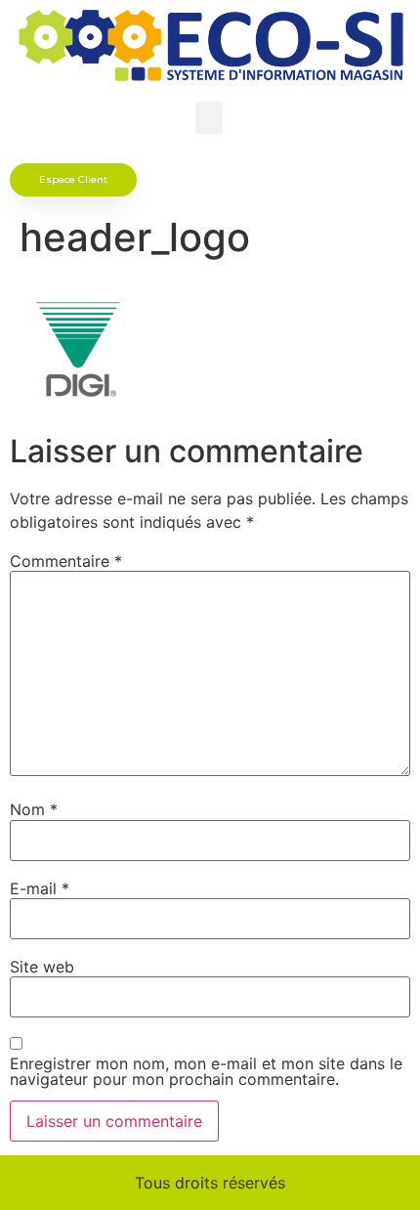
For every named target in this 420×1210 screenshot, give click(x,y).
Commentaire (66, 561)
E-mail (39, 888)
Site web (42, 966)
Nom (34, 809)
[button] (209, 118)
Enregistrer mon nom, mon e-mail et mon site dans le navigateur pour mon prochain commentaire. (206, 1071)
